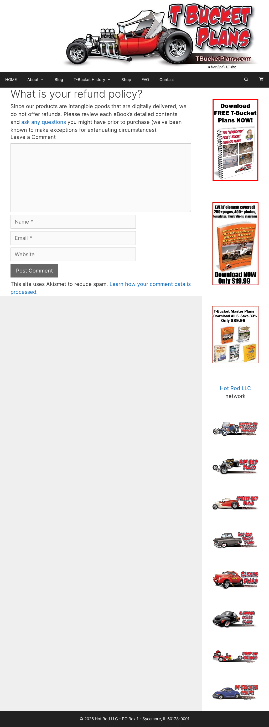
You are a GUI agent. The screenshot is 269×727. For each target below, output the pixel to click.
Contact (166, 79)
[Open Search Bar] (246, 80)
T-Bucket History (89, 79)
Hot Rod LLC (235, 388)
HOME (11, 79)
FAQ (145, 79)
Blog (59, 79)
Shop (126, 79)
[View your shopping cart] (261, 80)
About (32, 79)
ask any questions (43, 122)
